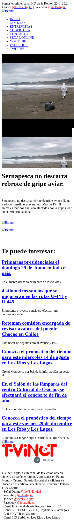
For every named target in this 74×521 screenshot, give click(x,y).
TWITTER (17, 48)
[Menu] (3, 13)
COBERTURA (20, 30)
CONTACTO (19, 34)
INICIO (15, 19)
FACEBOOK (19, 45)
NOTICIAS (17, 22)
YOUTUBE (18, 41)
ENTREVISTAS (21, 26)
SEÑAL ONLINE (22, 37)
